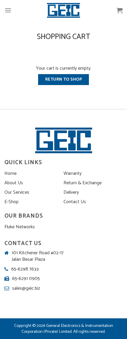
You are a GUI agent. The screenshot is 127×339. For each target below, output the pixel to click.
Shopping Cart (63, 37)
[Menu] (8, 10)
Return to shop (63, 79)
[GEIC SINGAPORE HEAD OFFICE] (63, 10)
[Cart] (120, 10)
